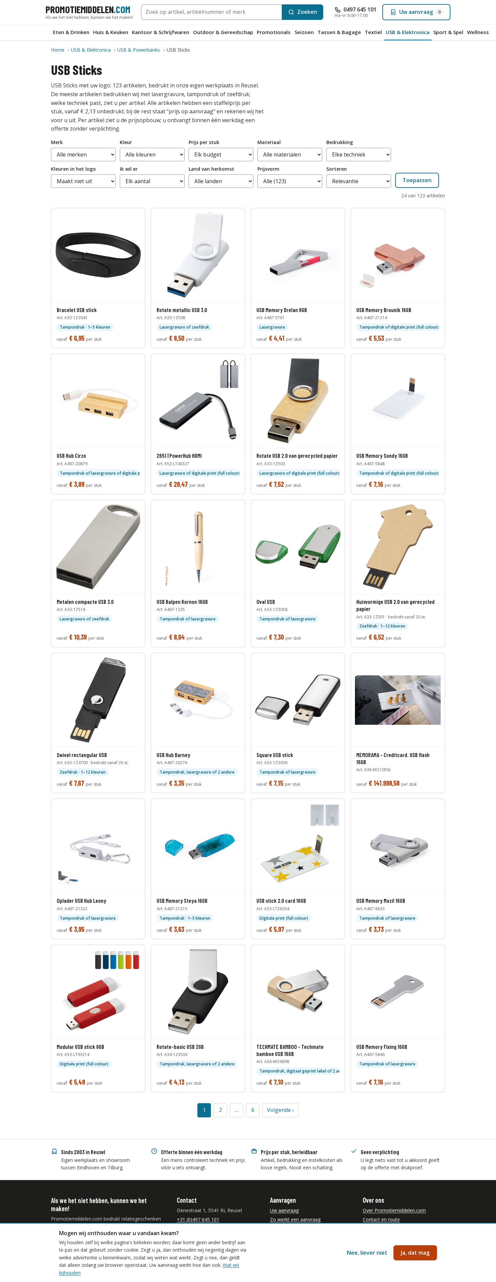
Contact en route (381, 1219)
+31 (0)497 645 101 (198, 1219)
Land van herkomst (211, 169)
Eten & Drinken (71, 32)
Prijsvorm (268, 169)
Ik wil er (129, 169)
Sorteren (336, 169)
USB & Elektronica (408, 32)
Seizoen (304, 32)
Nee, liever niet (367, 1252)
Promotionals (274, 32)
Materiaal (269, 142)
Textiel (373, 32)
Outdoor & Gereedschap (223, 32)
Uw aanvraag (284, 1210)
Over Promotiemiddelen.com (394, 1210)
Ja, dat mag (415, 1252)
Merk (57, 142)
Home (57, 50)
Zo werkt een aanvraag (295, 1219)
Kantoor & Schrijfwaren (160, 32)
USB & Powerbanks (138, 50)
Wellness (478, 32)
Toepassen (417, 180)
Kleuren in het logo (73, 169)
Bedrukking (339, 142)
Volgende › (280, 1110)
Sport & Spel (448, 32)
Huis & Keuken (110, 32)
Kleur (126, 142)
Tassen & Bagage (339, 32)
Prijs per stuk (204, 142)
